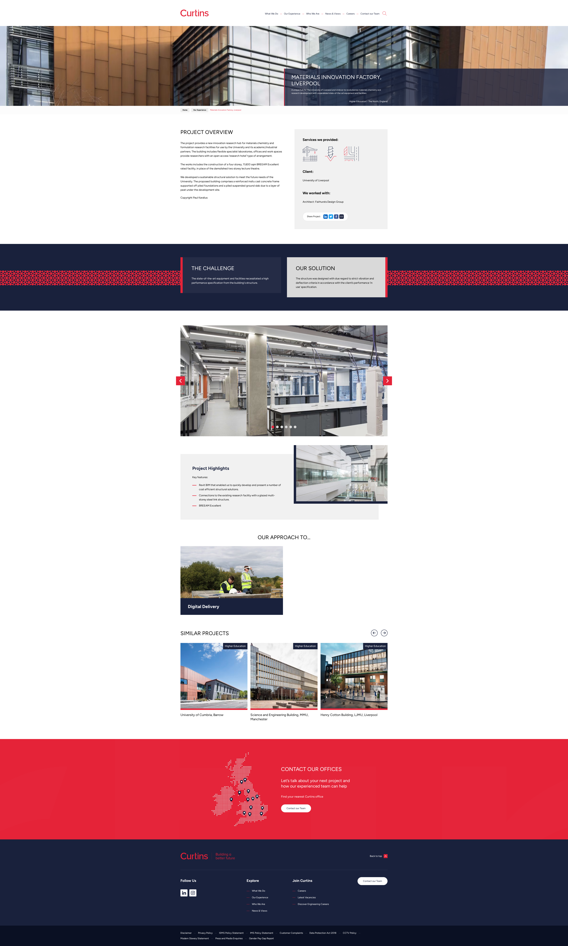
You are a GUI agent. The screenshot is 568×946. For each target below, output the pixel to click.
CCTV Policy (349, 933)
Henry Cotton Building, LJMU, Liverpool (349, 715)
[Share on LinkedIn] (325, 216)
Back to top (376, 856)
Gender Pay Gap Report (261, 938)
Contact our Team (370, 13)
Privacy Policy (205, 933)
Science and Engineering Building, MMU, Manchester (279, 717)
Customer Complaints (291, 933)
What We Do (271, 13)
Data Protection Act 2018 (322, 933)
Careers (350, 13)
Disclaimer (186, 933)
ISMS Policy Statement (231, 933)
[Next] (387, 380)
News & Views (333, 13)
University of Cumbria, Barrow (201, 715)
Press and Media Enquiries (229, 938)
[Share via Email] (341, 216)
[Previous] (180, 380)
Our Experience (292, 13)
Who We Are (312, 13)
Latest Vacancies (307, 897)
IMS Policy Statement (261, 933)
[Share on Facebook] (336, 216)
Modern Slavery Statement (194, 938)
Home (185, 110)
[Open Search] (385, 14)
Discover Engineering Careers (313, 904)
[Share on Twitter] (331, 216)
